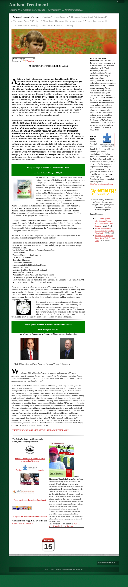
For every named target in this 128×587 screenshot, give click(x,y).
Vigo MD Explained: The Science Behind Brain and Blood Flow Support (104, 222)
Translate (30, 61)
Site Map (69, 25)
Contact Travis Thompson (22, 523)
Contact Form (47, 25)
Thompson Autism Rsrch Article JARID (89, 16)
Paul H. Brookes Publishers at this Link (64, 524)
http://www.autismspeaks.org (101, 184)
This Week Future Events (24, 25)
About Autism (75, 21)
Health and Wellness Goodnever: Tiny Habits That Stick (104, 231)
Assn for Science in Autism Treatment (30, 500)
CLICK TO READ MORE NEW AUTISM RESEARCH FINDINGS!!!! (40, 430)
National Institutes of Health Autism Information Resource (30, 459)
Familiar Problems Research (55, 16)
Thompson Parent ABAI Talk (26, 21)
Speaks (41, 469)
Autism (19, 469)
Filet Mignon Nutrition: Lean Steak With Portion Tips (105, 238)
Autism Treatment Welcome (26, 16)
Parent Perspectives (95, 21)
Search (59, 25)
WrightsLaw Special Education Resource (30, 516)
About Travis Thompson (53, 21)
